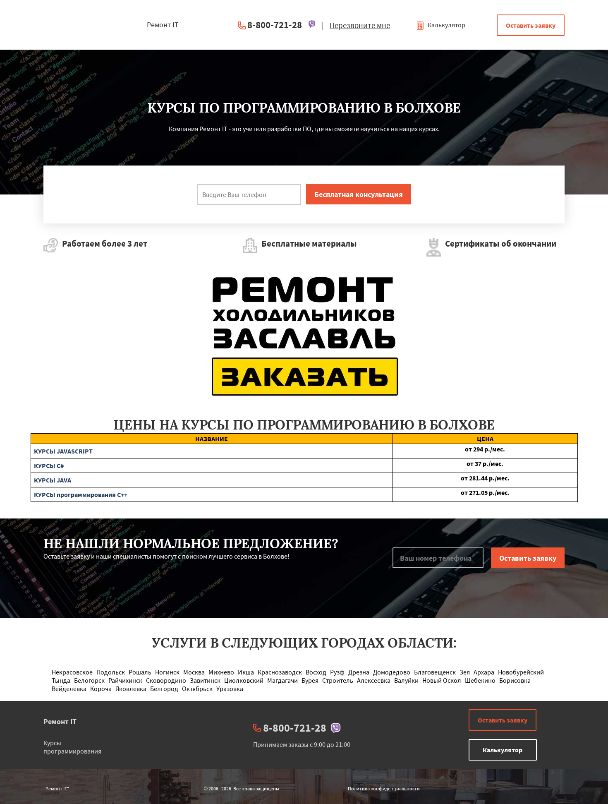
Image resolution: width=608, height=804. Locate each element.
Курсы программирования (72, 747)
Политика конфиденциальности (384, 788)
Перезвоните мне (360, 25)
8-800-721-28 (274, 25)
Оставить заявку (530, 25)
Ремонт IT (60, 721)
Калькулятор (445, 25)
